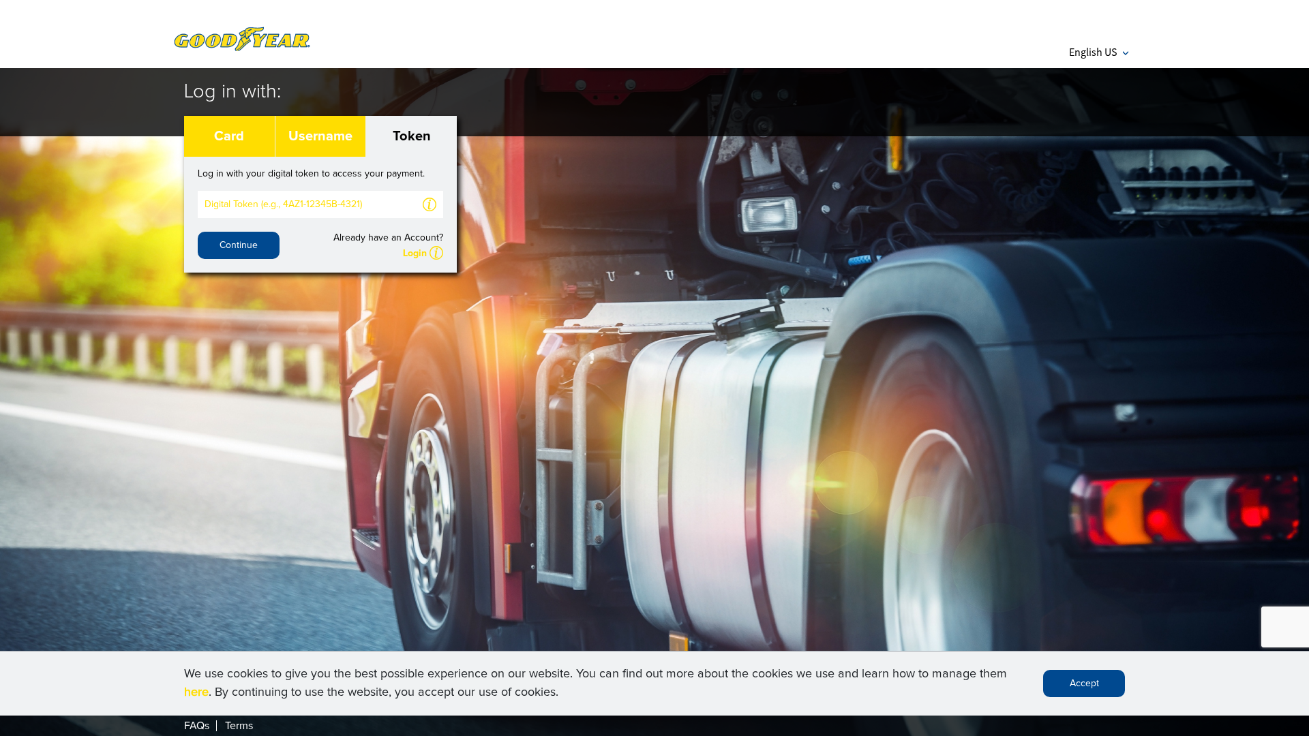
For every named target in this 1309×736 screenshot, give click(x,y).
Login (415, 253)
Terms (239, 725)
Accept (1084, 683)
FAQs (196, 725)
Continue (239, 245)
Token (412, 136)
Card (229, 136)
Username (320, 136)
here (196, 692)
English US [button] (1098, 52)
